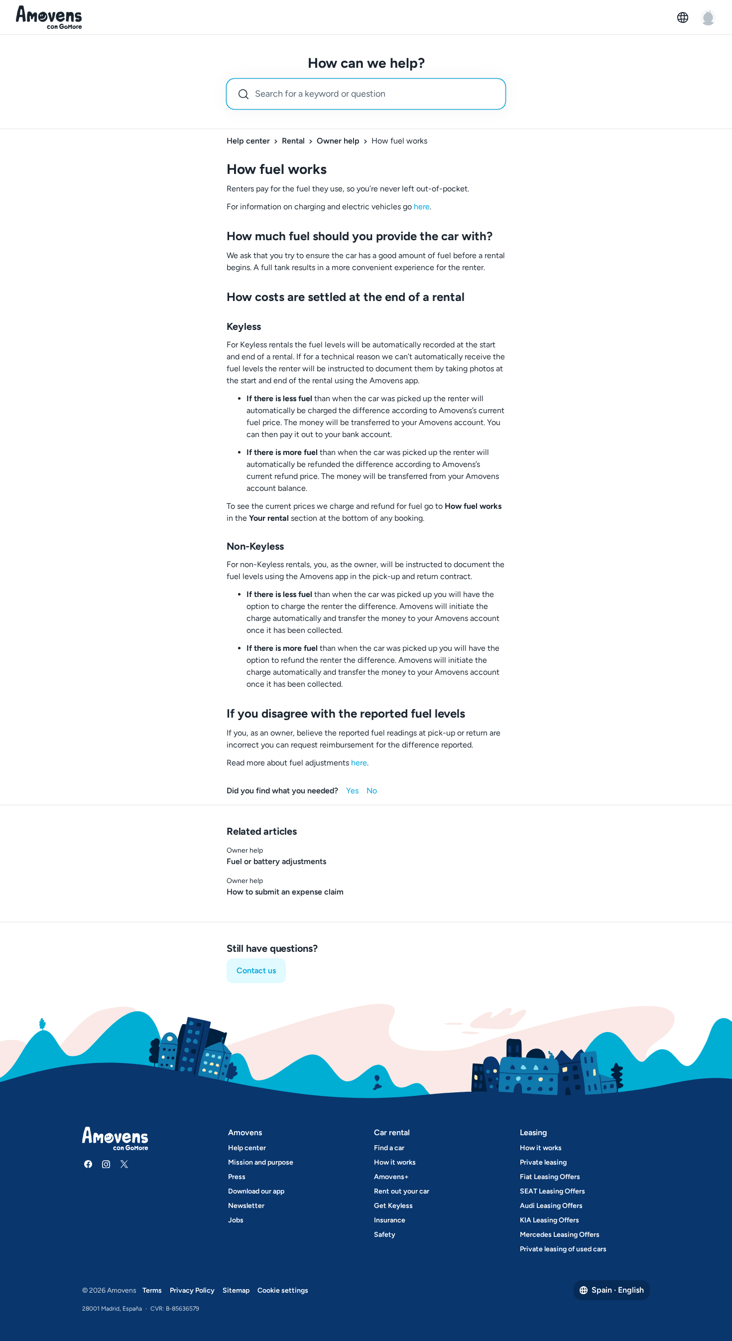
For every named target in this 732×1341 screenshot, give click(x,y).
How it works (395, 1162)
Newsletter (246, 1205)
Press (236, 1177)
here (422, 206)
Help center (248, 141)
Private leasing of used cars (563, 1249)
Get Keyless (393, 1205)
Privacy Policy (192, 1290)
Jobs (236, 1220)
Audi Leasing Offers (551, 1205)
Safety (384, 1234)
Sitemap (236, 1290)
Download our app (256, 1191)
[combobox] (366, 94)
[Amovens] (49, 17)
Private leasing (543, 1162)
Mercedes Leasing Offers (560, 1234)
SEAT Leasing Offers (552, 1191)
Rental (293, 141)
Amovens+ (391, 1177)
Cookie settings (282, 1290)
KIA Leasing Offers (549, 1220)
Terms (152, 1290)
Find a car (389, 1148)
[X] (124, 1164)
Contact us (256, 970)
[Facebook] (88, 1164)
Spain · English (618, 1290)
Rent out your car (401, 1191)
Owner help (338, 141)
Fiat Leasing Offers (550, 1177)
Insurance (389, 1220)
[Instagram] (106, 1164)
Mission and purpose (260, 1162)
